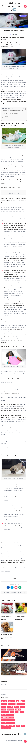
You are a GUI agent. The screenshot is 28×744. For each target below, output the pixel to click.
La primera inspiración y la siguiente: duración (13, 115)
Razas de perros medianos (8, 720)
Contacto (3, 694)
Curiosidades (12, 704)
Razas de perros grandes (7, 717)
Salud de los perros (6, 728)
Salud (23, 725)
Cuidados (4, 704)
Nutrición (18, 709)
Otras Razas (5, 712)
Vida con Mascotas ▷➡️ (14, 6)
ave (18, 701)
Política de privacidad (6, 684)
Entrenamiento (20, 704)
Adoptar (4, 701)
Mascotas (10, 709)
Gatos (16, 706)
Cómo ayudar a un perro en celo (10, 117)
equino (3, 706)
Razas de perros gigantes (8, 714)
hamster (4, 709)
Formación (10, 706)
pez (17, 712)
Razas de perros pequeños (8, 725)
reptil (18, 725)
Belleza (23, 701)
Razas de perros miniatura (8, 722)
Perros (14, 578)
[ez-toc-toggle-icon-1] (23, 109)
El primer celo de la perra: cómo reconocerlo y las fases (13, 111)
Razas (21, 712)
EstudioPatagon (18, 740)
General (22, 706)
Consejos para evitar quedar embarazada (14, 119)
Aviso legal (4, 688)
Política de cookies (5, 691)
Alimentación (11, 701)
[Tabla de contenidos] (24, 109)
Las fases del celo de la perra (11, 113)
